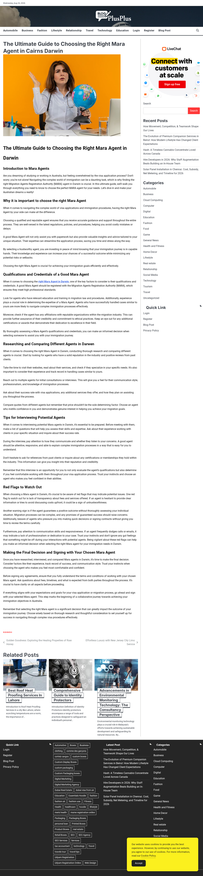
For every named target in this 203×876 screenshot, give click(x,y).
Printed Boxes (78, 823)
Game (146, 234)
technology (79, 846)
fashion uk (60, 801)
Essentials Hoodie (77, 795)
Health (58, 807)
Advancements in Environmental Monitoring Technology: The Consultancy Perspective (114, 702)
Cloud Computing (153, 199)
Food (146, 228)
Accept (138, 863)
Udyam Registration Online (68, 863)
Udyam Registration (64, 857)
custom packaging (64, 767)
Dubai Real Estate (63, 790)
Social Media (150, 274)
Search (147, 103)
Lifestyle (56, 30)
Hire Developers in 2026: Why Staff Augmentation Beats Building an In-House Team (123, 786)
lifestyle (93, 807)
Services (75, 840)
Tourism (147, 286)
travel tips (74, 851)
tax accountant (62, 846)
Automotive (60, 745)
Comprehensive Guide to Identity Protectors (68, 695)
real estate (78, 829)
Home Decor (150, 251)
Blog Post (164, 30)
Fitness (87, 801)
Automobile (10, 30)
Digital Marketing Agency (67, 784)
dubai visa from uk (85, 790)
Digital (147, 211)
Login (136, 30)
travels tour (60, 851)
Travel (89, 30)
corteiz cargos (62, 756)
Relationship (74, 30)
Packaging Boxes (77, 818)
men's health (61, 812)
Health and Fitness (153, 246)
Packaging (60, 818)
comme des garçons (76, 751)
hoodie (82, 807)
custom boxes (79, 756)
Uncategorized (151, 297)
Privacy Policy (151, 330)
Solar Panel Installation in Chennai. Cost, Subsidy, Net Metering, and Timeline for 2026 (126, 800)
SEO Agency (84, 835)
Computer (148, 205)
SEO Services (61, 840)
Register (149, 30)
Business (27, 30)
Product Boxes (62, 829)
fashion (93, 795)
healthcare (70, 807)
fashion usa (74, 801)
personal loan (61, 823)
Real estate (149, 263)
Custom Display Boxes (66, 762)
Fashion (42, 30)
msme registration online (83, 812)
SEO (73, 835)
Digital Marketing (63, 779)
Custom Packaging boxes (67, 773)
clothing (59, 751)
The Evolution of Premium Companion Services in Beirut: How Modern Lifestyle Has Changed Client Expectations (171, 140)
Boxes (73, 745)
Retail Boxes (61, 835)
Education (122, 30)
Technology (105, 30)
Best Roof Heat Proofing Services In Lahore (25, 695)
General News (151, 240)
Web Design (90, 863)
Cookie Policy (148, 855)
